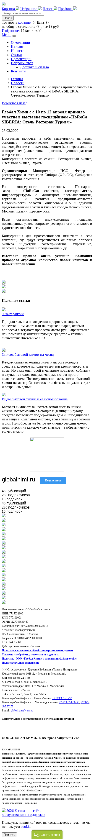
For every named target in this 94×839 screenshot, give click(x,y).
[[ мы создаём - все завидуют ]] (3, 811)
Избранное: (11, 31)
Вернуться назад (14, 103)
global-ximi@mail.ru (22, 710)
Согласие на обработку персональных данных (30, 654)
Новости (17, 51)
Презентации (21, 59)
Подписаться (53, 480)
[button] (47, 834)
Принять (9, 834)
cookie (25, 827)
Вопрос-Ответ (22, 63)
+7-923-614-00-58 (69, 702)
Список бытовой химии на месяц (28, 354)
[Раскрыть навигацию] (14, 36)
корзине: (24, 22)
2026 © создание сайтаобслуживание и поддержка (23, 813)
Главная (17, 79)
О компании (20, 42)
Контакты (18, 71)
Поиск (8, 18)
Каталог (17, 47)
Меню (6, 35)
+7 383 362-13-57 (62, 698)
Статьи (16, 55)
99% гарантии (13, 314)
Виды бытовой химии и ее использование (35, 399)
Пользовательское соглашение (20, 662)
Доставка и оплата (34, 67)
